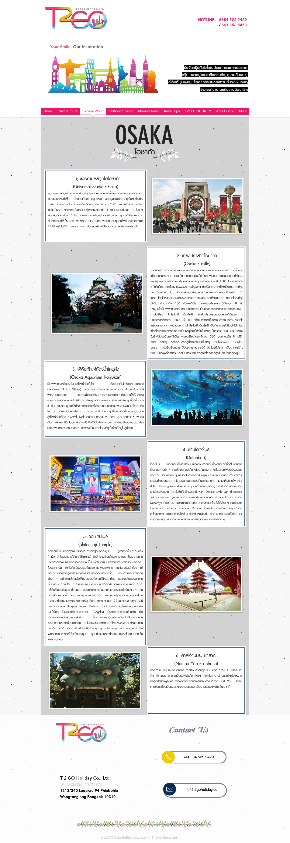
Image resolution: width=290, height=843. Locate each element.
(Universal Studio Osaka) (95, 186)
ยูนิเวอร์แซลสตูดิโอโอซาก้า (98, 178)
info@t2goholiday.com (202, 789)
